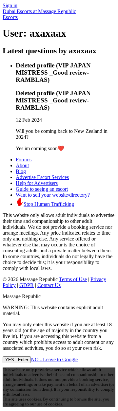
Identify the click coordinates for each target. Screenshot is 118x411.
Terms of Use (73, 279)
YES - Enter (16, 359)
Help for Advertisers (37, 183)
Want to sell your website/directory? (53, 195)
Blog (21, 171)
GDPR (26, 285)
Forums (23, 159)
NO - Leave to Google (54, 359)
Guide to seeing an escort (42, 189)
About (22, 165)
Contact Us (49, 285)
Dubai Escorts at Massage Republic (39, 11)
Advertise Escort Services (42, 177)
